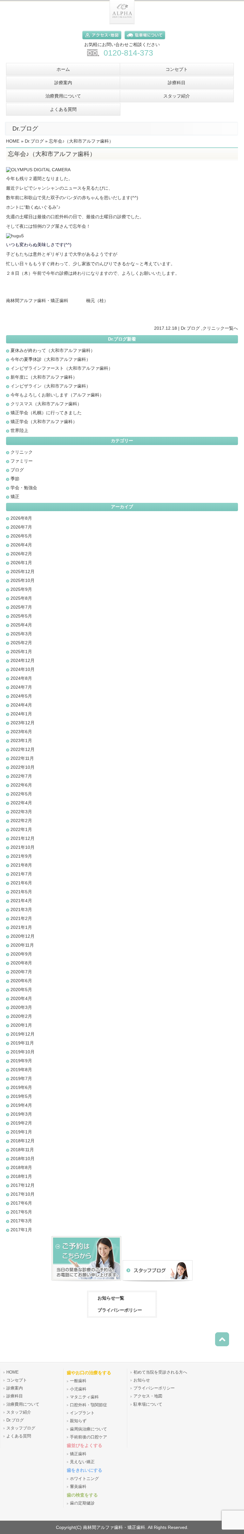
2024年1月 (21, 713)
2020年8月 (21, 962)
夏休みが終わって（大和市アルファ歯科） (52, 350)
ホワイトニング (84, 1479)
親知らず (78, 1421)
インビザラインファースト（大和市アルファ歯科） (61, 368)
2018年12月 (22, 1140)
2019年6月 (21, 1087)
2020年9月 (21, 953)
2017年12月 (22, 1185)
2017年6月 (21, 1203)
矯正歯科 (78, 1454)
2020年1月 (21, 1025)
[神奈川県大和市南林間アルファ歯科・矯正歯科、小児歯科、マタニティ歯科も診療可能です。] (122, 22)
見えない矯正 (82, 1462)
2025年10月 (22, 580)
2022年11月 (22, 758)
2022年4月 (21, 802)
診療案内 (14, 1388)
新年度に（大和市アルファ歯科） (43, 377)
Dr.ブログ (34, 141)
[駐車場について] (143, 40)
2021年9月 (21, 856)
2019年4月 (21, 1105)
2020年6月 (21, 980)
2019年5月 (21, 1096)
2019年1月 (21, 1131)
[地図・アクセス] (100, 40)
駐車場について (147, 1404)
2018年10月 (22, 1158)
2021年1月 (21, 927)
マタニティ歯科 (84, 1397)
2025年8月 (21, 598)
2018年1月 (21, 1176)
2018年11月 (22, 1149)
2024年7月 (21, 687)
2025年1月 (21, 651)
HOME (12, 141)
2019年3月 (21, 1114)
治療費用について (22, 1404)
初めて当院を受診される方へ (160, 1372)
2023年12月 (22, 722)
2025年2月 (21, 642)
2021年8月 (21, 865)
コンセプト (16, 1380)
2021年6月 (21, 882)
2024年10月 (22, 669)
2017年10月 (22, 1194)
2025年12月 (22, 571)
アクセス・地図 (147, 1396)
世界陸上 (19, 430)
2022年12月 (22, 749)
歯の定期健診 (82, 1503)
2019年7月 (21, 1078)
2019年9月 (21, 1060)
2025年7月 (21, 607)
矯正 (14, 496)
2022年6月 (21, 784)
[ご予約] (86, 1281)
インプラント (82, 1413)
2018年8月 (21, 1167)
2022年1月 (21, 829)
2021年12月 (22, 838)
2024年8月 (21, 678)
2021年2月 (21, 918)
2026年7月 (21, 527)
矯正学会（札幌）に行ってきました (46, 412)
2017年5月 (21, 1211)
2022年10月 (22, 767)
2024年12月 (22, 660)
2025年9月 (21, 589)
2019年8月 (21, 1069)
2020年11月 (22, 945)
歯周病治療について (88, 1429)
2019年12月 (22, 1034)
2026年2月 (21, 553)
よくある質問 (18, 1436)
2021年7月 (21, 873)
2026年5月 (21, 535)
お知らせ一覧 (111, 1298)
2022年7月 (21, 776)
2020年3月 (21, 1007)
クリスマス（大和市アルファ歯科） (46, 403)
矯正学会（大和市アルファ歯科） (43, 421)
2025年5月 (21, 615)
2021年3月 (21, 909)
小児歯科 (78, 1389)
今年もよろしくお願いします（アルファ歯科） (57, 394)
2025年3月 (21, 633)
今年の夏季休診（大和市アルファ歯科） (50, 359)
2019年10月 (22, 1051)
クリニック (213, 328)
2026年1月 (21, 562)
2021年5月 (21, 891)
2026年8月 (21, 518)
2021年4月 (21, 900)
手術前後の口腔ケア (88, 1437)
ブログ (17, 469)
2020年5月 (21, 989)
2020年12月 (22, 936)
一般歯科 (78, 1381)
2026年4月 (21, 544)
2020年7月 (21, 971)
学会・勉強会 (23, 487)
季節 (14, 478)
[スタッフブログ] (158, 1281)
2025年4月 (21, 624)
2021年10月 (22, 847)
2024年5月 (21, 696)
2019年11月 (22, 1042)
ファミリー (21, 460)
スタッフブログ (20, 1428)
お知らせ (141, 1380)
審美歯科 (78, 1486)
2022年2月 (21, 820)
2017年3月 (21, 1220)
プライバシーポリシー (120, 1310)
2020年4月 (21, 998)
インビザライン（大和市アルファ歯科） (50, 386)
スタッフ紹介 (18, 1412)
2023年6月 (21, 731)
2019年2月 (21, 1122)
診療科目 (14, 1396)
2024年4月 (21, 704)
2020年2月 (21, 1016)
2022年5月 (21, 793)
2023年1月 (21, 740)
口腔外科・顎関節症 (88, 1405)
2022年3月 (21, 811)
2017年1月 (21, 1229)
